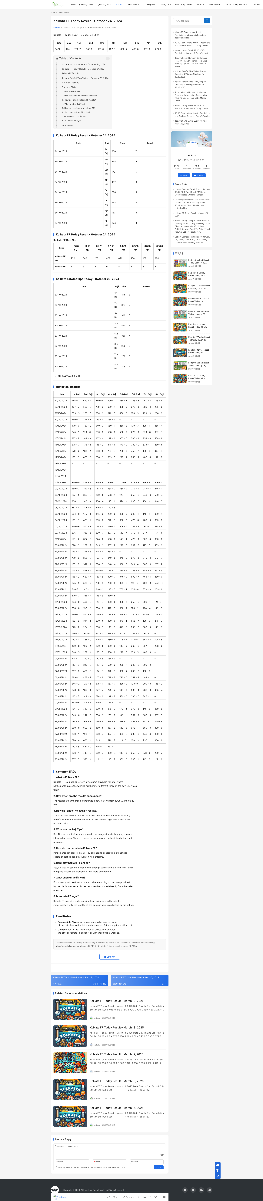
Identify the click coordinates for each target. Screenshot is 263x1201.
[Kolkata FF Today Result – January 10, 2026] (180, 288)
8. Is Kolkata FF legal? (72, 120)
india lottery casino (183, 4)
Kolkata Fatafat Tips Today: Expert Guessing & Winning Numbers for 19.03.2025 (190, 74)
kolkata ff (120, 4)
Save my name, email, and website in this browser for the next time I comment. (91, 1167)
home (73, 4)
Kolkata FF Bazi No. (70, 73)
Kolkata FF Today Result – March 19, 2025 (117, 1001)
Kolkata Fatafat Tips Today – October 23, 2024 (85, 78)
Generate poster (133, 1197)
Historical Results (70, 82)
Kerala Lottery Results (235, 4)
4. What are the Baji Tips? (73, 104)
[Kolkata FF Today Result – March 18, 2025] (70, 1036)
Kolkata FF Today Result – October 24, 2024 (84, 64)
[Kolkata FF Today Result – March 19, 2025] (70, 1009)
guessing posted (86, 4)
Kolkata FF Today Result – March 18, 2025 (117, 1027)
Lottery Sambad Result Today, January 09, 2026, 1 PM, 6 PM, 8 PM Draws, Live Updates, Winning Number (192, 240)
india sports (150, 4)
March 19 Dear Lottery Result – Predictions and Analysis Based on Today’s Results (190, 35)
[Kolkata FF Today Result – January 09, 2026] (180, 340)
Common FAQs (69, 87)
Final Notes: (67, 125)
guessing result (105, 4)
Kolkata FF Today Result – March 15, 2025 (116, 1108)
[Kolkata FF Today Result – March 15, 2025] (70, 1116)
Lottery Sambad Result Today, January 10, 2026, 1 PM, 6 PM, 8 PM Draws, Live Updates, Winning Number (192, 192)
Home (53, 12)
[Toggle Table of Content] (108, 58)
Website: (134, 1161)
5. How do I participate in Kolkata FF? (78, 108)
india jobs (165, 4)
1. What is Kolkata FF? (71, 91)
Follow (185, 175)
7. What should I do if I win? (74, 116)
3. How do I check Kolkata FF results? (79, 100)
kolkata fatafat (96, 27)
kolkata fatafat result (95, 1190)
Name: (59, 1161)
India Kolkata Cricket (64, 1002)
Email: (97, 1161)
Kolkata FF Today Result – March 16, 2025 (117, 1081)
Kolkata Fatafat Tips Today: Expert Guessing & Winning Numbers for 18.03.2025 (190, 84)
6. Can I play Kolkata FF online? (76, 112)
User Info (200, 4)
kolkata (56, 27)
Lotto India (255, 4)
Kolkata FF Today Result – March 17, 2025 (116, 1054)
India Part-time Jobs (63, 1109)
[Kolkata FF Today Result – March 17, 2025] (70, 1062)
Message (199, 175)
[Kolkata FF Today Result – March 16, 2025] (70, 1089)
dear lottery (214, 4)
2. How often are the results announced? (80, 96)
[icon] (185, 1190)
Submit (158, 1167)
